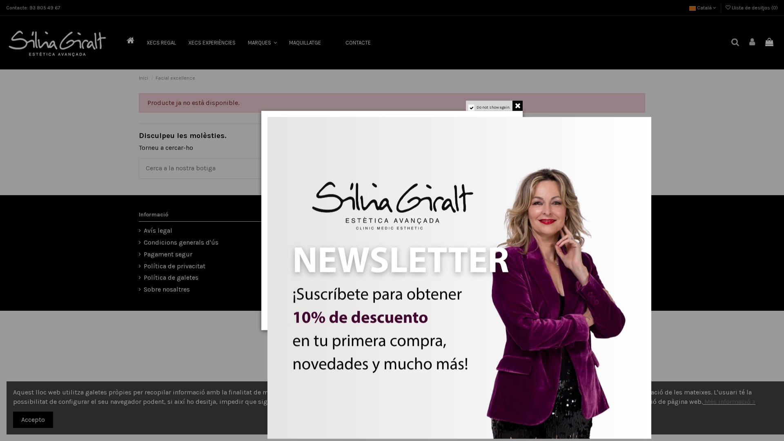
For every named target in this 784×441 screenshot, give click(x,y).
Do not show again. (493, 107)
